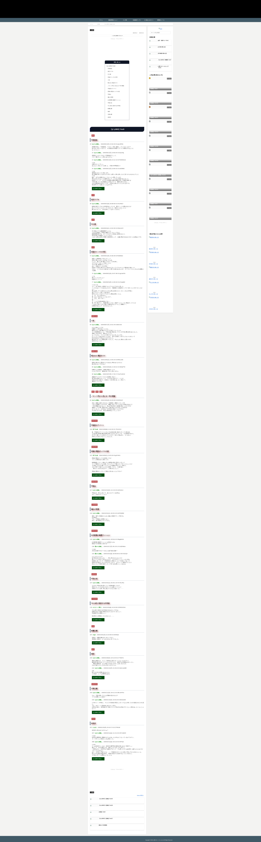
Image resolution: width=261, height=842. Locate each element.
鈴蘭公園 (110, 108)
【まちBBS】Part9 (110, 66)
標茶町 (101, 391)
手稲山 (109, 94)
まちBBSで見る (97, 188)
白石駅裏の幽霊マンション (114, 100)
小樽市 (93, 195)
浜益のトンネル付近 (113, 77)
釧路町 (97, 391)
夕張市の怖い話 (153, 309)
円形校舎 (110, 68)
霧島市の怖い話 (153, 279)
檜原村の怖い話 (153, 249)
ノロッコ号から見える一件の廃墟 (116, 85)
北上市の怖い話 (153, 294)
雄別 (109, 111)
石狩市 (93, 247)
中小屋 (109, 74)
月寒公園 (110, 114)
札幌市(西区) (94, 574)
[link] (98, 188)
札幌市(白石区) (94, 530)
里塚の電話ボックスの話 (114, 91)
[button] (169, 32)
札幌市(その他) (94, 316)
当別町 (93, 219)
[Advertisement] (117, 49)
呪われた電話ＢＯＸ (113, 82)
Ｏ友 (109, 80)
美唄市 (93, 135)
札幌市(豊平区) (94, 684)
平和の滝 (110, 102)
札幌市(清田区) (94, 446)
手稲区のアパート (112, 88)
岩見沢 (109, 117)
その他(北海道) (94, 504)
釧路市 (93, 391)
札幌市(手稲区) (94, 420)
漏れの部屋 (110, 97)
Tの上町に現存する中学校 (114, 105)
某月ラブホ (110, 71)
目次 (115, 62)
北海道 (92, 30)
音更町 (93, 626)
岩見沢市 (93, 718)
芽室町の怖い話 (153, 264)
